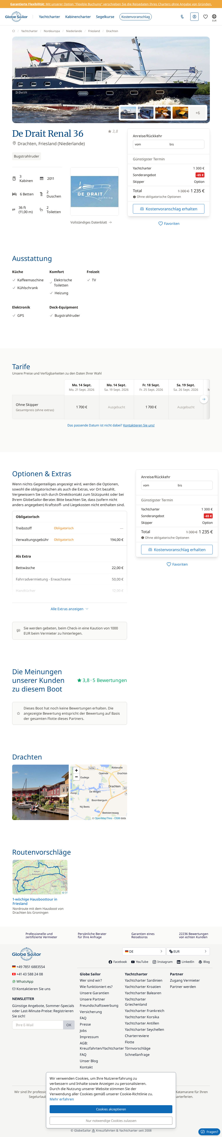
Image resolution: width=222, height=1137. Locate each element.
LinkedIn (188, 962)
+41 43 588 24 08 (29, 974)
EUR (176, 951)
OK (68, 1025)
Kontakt (86, 1067)
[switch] (168, 223)
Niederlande (74, 31)
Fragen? (212, 1132)
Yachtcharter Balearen (143, 993)
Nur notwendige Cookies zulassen (111, 1120)
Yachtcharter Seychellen (144, 1029)
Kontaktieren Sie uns (33, 988)
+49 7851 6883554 (30, 966)
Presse (85, 1024)
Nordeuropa (52, 31)
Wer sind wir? (91, 980)
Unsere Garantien (94, 993)
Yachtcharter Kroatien (143, 986)
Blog (206, 962)
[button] (49, 16)
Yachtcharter (29, 31)
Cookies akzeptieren (111, 1109)
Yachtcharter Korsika (142, 1017)
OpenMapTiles (103, 818)
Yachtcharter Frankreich (144, 1010)
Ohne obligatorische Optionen (158, 197)
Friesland (94, 31)
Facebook (120, 962)
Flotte (129, 1042)
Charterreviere (137, 1035)
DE (131, 951)
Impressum (89, 1036)
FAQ (83, 1018)
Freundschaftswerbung (99, 1005)
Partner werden (183, 986)
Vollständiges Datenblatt (88, 222)
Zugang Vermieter (185, 980)
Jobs (83, 1030)
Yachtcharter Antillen (142, 1023)
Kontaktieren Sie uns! (139, 425)
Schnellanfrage (137, 1054)
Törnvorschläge (137, 1048)
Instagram (165, 962)
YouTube (142, 962)
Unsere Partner (92, 999)
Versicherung (91, 1011)
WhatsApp (24, 981)
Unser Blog (89, 1060)
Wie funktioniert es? (96, 986)
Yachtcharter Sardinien (143, 980)
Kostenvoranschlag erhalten (171, 208)
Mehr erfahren (62, 1099)
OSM (117, 818)
